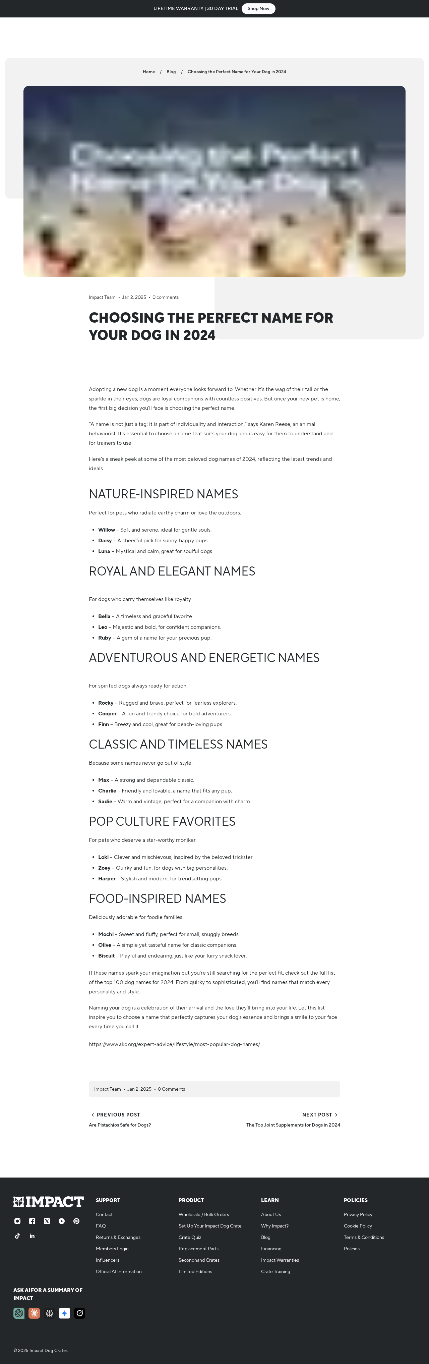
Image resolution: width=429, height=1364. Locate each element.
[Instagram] (17, 1221)
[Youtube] (61, 1221)
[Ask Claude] (34, 1313)
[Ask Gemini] (64, 1313)
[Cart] (412, 37)
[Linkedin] (32, 1236)
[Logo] (50, 37)
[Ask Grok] (79, 1313)
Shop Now (258, 9)
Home (149, 71)
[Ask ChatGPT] (18, 1313)
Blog (171, 71)
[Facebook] (32, 1221)
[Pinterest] (76, 1221)
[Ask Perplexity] (49, 1313)
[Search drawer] (379, 37)
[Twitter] (47, 1221)
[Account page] (395, 37)
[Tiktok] (17, 1236)
